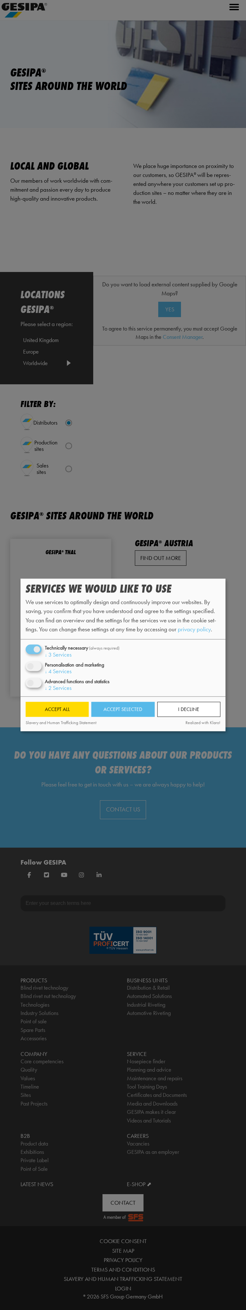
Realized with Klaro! (202, 722)
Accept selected (122, 709)
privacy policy (194, 629)
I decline (188, 709)
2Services (58, 688)
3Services (58, 654)
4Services (58, 671)
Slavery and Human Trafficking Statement (61, 722)
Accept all (57, 709)
